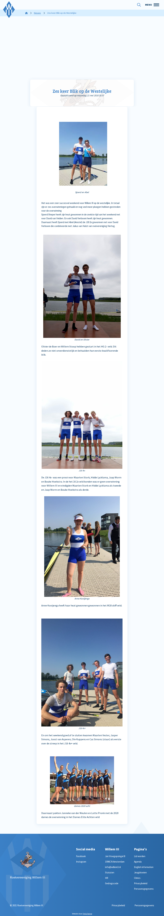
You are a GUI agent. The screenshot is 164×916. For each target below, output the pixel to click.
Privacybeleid (140, 883)
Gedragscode (111, 883)
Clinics (137, 877)
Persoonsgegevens (144, 888)
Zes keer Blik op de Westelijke (82, 91)
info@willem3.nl (113, 867)
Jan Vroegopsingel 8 (115, 856)
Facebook (81, 856)
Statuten (109, 872)
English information (143, 867)
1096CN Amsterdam (114, 861)
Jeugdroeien (140, 872)
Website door (82, 913)
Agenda (138, 861)
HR (106, 877)
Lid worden (139, 856)
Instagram (81, 861)
